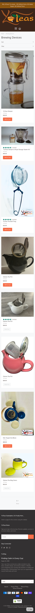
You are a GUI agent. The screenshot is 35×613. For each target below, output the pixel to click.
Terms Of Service (17, 588)
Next (17, 503)
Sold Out (7, 329)
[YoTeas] (17, 24)
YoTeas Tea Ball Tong (9, 221)
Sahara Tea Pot (7, 277)
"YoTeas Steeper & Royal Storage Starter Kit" (16, 149)
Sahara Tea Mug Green (10, 480)
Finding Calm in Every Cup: (12, 558)
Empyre (15, 607)
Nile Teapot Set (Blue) (9, 438)
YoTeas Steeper (8, 111)
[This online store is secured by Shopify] (17, 602)
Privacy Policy (14, 586)
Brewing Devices (10, 33)
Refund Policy (24, 586)
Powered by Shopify (22, 607)
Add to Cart (8, 119)
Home (2, 33)
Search (6, 586)
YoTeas (5, 113)
